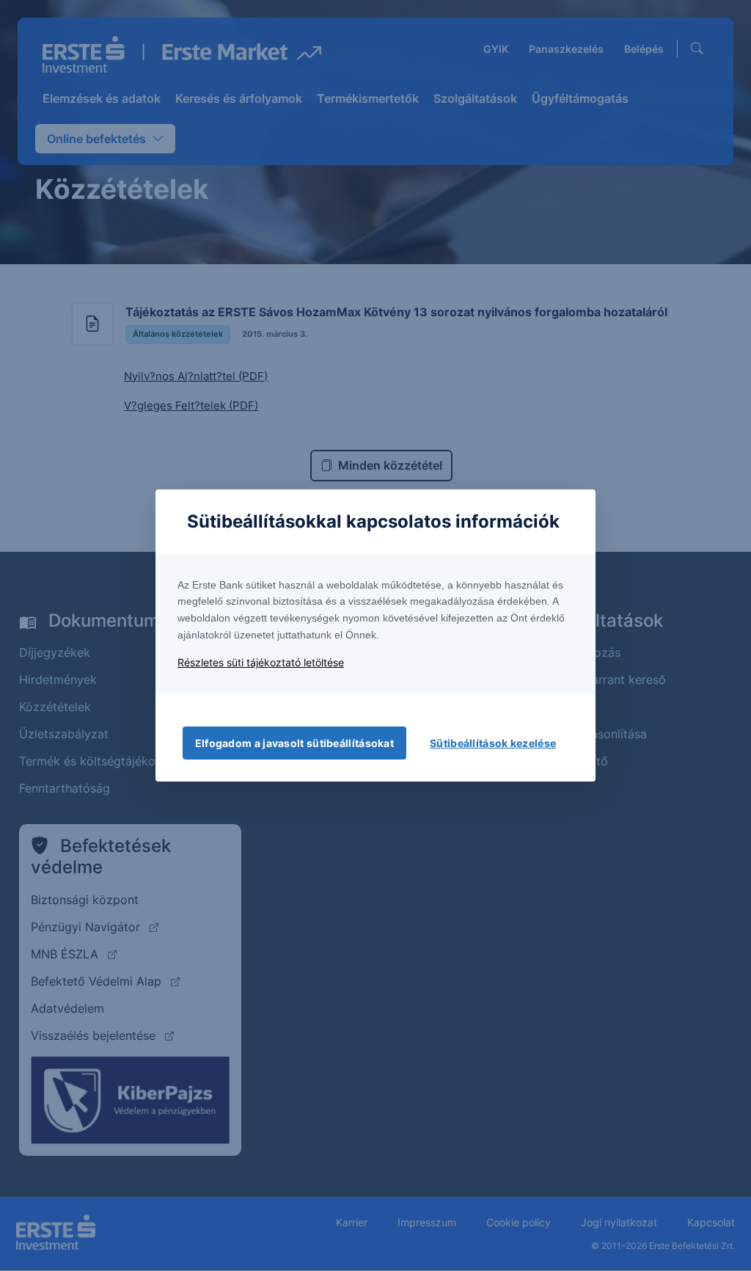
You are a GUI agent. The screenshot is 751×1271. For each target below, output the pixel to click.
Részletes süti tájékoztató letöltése (260, 662)
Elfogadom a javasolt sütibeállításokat (294, 743)
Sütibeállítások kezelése (493, 743)
